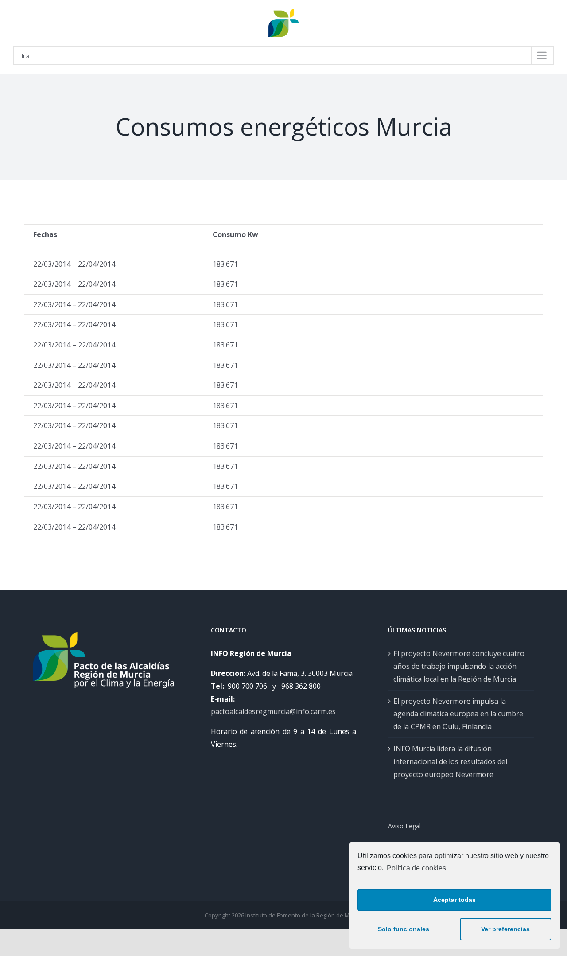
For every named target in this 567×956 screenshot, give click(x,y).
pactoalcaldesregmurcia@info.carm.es (273, 711)
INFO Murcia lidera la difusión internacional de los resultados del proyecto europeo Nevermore (450, 761)
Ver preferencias (505, 929)
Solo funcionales (403, 929)
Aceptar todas (454, 899)
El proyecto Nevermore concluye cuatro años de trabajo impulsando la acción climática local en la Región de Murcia (458, 666)
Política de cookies (416, 868)
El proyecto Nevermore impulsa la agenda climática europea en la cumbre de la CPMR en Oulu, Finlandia (458, 714)
